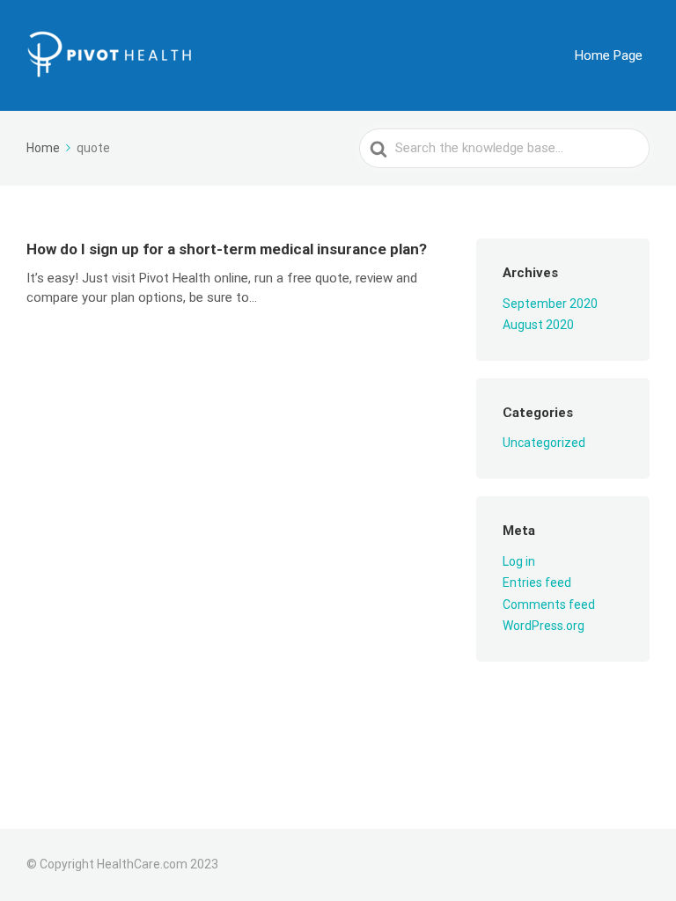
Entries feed (537, 582)
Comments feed (549, 604)
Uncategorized (544, 443)
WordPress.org (543, 626)
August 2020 (538, 325)
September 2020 (550, 304)
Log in (519, 561)
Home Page (609, 55)
